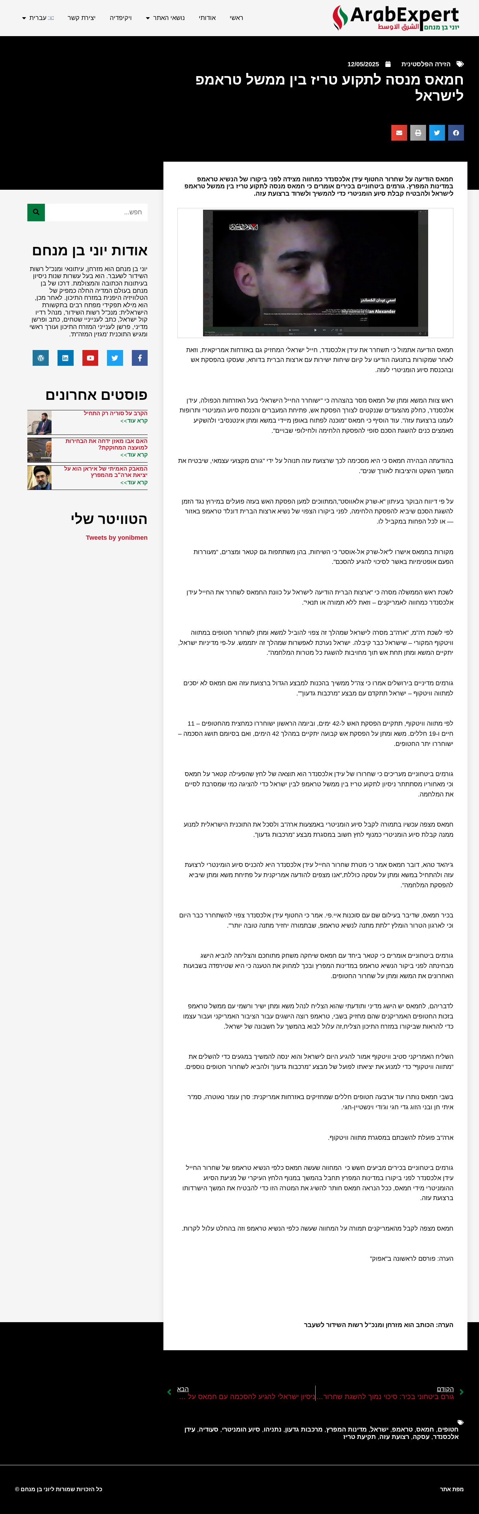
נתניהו (273, 1429)
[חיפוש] (36, 212)
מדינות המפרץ (346, 1429)
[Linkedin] (66, 358)
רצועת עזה (394, 1436)
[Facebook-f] (140, 358)
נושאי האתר (169, 17)
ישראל (379, 1429)
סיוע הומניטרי (241, 1429)
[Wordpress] (41, 358)
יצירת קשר (82, 17)
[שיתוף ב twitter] (437, 133)
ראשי (236, 17)
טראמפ (402, 1429)
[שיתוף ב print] (418, 133)
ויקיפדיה (121, 17)
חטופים (448, 1429)
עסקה (421, 1436)
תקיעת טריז (359, 1436)
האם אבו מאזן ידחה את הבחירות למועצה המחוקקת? (107, 444)
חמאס (425, 1429)
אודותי (207, 17)
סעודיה (208, 1429)
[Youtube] (90, 358)
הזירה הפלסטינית (426, 64)
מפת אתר (452, 1489)
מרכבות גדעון (304, 1429)
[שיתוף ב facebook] (456, 133)
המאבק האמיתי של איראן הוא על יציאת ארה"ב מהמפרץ (106, 472)
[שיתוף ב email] (399, 133)
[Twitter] (115, 358)
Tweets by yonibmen (117, 537)
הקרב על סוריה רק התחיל (116, 413)
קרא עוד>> (134, 420)
